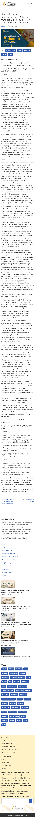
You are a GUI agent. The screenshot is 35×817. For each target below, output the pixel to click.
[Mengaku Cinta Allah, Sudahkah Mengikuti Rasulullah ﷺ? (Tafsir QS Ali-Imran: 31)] (8, 601)
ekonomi (22, 673)
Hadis (3, 547)
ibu (10, 681)
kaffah (10, 690)
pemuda (20, 703)
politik (4, 712)
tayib (10, 54)
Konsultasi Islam (7, 550)
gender (13, 677)
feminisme (5, 677)
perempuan (15, 707)
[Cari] (30, 801)
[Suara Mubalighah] (9, 3)
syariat (12, 720)
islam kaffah (12, 686)
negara (4, 703)
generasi (21, 677)
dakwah (4, 673)
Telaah (3, 575)
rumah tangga (14, 716)
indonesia (25, 681)
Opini (3, 566)
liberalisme (14, 694)
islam (4, 686)
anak (25, 669)
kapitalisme (19, 690)
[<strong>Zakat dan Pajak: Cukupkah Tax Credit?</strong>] (8, 651)
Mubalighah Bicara (8, 553)
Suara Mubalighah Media (18, 815)
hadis (28, 677)
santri (23, 716)
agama (4, 669)
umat (4, 725)
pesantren (25, 707)
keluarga (28, 690)
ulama (26, 720)
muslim (19, 699)
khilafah (5, 694)
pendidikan (5, 707)
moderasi (23, 694)
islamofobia (23, 686)
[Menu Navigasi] (28, 3)
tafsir (4, 54)
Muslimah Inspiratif (8, 560)
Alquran (19, 669)
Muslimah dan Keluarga (9, 556)
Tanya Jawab (6, 572)
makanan (27, 50)
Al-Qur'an (4, 26)
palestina (12, 703)
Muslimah (27, 699)
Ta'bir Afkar (5, 569)
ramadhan (22, 712)
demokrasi (13, 673)
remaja (4, 716)
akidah (11, 669)
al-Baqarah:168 (10, 50)
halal (20, 50)
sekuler (4, 720)
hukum (4, 681)
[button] (32, 3)
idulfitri (16, 681)
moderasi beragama (8, 699)
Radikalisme (13, 712)
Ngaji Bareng (6, 563)
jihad (4, 690)
